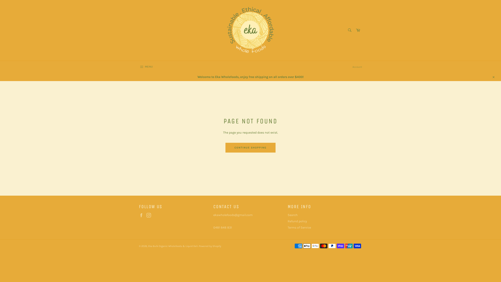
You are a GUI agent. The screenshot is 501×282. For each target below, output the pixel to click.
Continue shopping (250, 147)
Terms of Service (299, 227)
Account (357, 66)
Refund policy (297, 221)
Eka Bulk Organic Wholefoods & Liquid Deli (173, 246)
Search (293, 215)
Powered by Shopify (210, 246)
